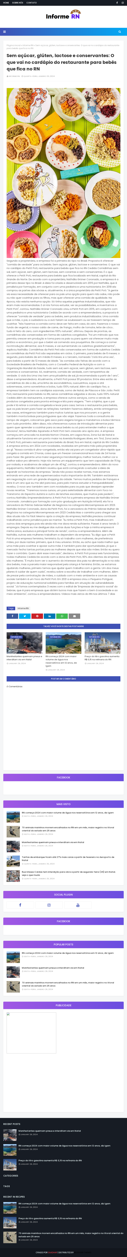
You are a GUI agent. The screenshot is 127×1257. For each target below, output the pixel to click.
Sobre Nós (17, 2)
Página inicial (14, 45)
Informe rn (14, 76)
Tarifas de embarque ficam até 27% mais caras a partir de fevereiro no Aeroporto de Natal (68, 859)
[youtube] (78, 905)
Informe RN (27, 45)
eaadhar (52, 1252)
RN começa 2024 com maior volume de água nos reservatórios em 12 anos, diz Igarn (61, 661)
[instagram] (122, 3)
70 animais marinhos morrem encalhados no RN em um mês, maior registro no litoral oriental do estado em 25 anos (68, 829)
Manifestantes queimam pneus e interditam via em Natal (24, 658)
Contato (31, 2)
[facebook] (117, 3)
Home (6, 2)
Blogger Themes (82, 1252)
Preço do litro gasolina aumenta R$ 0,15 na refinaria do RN (102, 658)
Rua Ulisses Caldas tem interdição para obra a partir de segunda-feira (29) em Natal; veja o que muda (69, 873)
